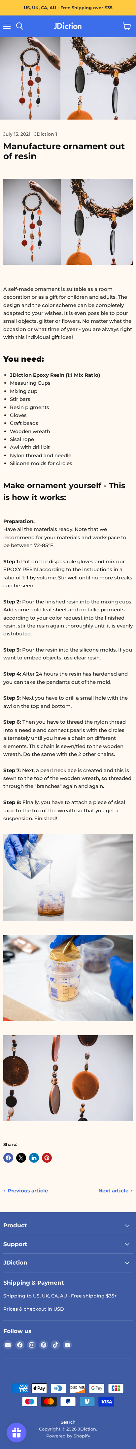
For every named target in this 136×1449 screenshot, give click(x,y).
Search (68, 1422)
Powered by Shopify (68, 1435)
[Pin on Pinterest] (47, 1158)
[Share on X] (21, 1158)
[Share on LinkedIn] (34, 1158)
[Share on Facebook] (8, 1158)
